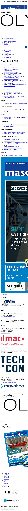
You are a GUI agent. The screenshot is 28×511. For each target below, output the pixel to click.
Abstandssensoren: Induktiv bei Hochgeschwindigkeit (11, 140)
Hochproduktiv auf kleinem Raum (12, 74)
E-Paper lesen (4, 294)
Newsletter (6, 477)
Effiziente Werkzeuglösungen (11, 72)
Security (6, 53)
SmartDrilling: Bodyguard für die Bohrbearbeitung (12, 70)
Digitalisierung (7, 50)
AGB (5, 480)
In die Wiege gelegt (8, 83)
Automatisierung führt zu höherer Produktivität (15, 142)
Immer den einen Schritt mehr (11, 79)
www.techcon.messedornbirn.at (8, 382)
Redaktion (6, 474)
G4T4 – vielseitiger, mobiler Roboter (13, 155)
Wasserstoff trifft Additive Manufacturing (14, 133)
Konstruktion (7, 51)
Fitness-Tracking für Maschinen (11, 146)
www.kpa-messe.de (5, 333)
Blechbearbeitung (8, 39)
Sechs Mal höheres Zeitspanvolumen (13, 73)
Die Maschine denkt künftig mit (11, 67)
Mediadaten (6, 473)
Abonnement (7, 476)
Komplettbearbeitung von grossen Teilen (14, 76)
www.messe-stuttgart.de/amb (8, 316)
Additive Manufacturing (10, 41)
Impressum (6, 479)
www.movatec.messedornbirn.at (8, 396)
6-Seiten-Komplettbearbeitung (11, 77)
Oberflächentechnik (8, 42)
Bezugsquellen (7, 57)
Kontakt (6, 483)
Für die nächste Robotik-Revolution (12, 148)
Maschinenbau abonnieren (7, 509)
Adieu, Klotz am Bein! (9, 97)
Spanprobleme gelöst (9, 81)
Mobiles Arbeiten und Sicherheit (12, 92)
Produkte (6, 56)
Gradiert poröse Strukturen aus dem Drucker (15, 132)
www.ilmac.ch (4, 353)
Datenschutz (7, 481)
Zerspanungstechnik (9, 38)
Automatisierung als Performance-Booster (14, 96)
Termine (6, 44)
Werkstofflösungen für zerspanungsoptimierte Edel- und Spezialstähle (15, 85)
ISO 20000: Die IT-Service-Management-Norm (15, 103)
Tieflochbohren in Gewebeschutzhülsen (13, 80)
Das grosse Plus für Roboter (11, 149)
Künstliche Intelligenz (9, 54)
